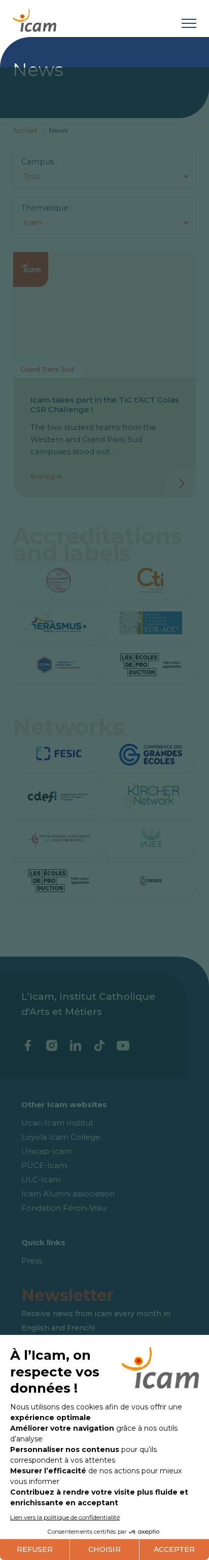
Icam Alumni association (68, 1194)
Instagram (51, 1045)
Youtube (123, 1045)
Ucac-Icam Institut (57, 1123)
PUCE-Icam (44, 1165)
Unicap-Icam (46, 1151)
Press (31, 1260)
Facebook (27, 1045)
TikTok (99, 1045)
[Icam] (34, 18)
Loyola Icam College (60, 1137)
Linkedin (75, 1045)
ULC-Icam (41, 1179)
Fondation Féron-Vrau (63, 1208)
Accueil (25, 130)
